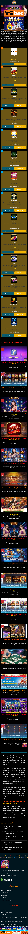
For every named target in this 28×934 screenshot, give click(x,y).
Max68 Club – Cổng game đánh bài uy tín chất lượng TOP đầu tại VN (14, 715)
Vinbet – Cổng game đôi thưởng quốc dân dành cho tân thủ (14, 363)
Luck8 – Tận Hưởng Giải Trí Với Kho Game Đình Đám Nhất (14, 590)
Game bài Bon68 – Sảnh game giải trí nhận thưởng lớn (14, 640)
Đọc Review (20, 64)
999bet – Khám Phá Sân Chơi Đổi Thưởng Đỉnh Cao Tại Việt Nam (14, 388)
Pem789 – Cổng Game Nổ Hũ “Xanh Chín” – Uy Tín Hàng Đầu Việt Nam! (14, 439)
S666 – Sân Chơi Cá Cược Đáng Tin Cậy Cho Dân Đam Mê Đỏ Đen (14, 740)
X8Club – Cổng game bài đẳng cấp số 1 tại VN (14, 463)
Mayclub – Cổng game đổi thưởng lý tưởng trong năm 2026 (14, 564)
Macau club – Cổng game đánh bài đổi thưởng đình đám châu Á (14, 488)
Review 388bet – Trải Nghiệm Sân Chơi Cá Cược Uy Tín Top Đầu (14, 615)
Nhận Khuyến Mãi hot (14, 61)
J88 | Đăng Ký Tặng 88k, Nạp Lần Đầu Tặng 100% (14, 690)
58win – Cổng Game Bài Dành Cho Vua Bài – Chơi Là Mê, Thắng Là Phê (14, 514)
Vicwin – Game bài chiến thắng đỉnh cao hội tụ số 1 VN (14, 539)
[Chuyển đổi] (2, 826)
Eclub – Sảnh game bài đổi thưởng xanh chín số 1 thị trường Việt (14, 665)
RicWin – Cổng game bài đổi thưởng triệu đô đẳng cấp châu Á (14, 414)
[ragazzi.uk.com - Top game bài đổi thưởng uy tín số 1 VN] (14, 2)
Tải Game (8, 64)
